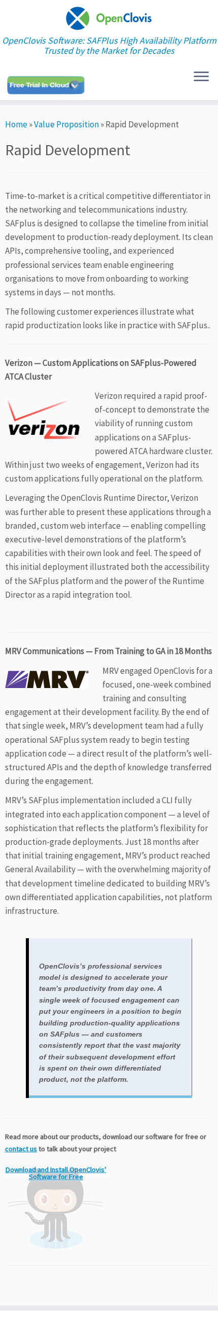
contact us (21, 1148)
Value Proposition (66, 124)
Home (16, 124)
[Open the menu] (201, 77)
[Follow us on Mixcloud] (47, 85)
